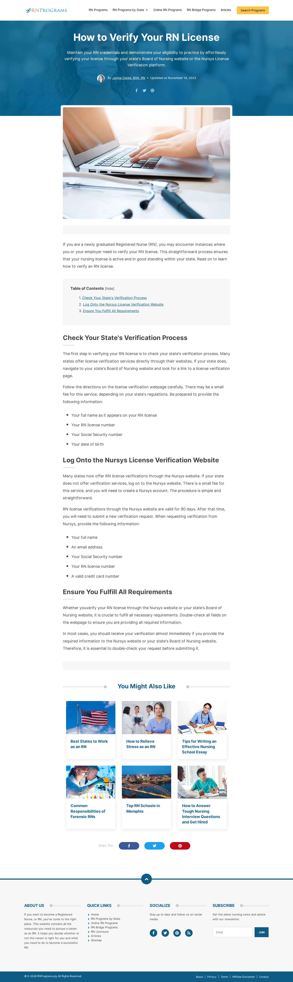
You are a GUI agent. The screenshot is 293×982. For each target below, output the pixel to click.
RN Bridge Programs (104, 927)
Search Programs (253, 10)
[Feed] (189, 933)
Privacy (211, 976)
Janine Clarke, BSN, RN (128, 78)
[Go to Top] (146, 879)
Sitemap (96, 940)
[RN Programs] (45, 10)
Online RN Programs (104, 923)
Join (262, 932)
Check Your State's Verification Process (114, 298)
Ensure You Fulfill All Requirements (111, 311)
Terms (224, 976)
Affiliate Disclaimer (243, 976)
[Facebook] (136, 90)
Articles (96, 936)
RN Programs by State (105, 918)
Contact (264, 976)
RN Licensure (100, 931)
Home (95, 914)
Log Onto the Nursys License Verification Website (123, 304)
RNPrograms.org (47, 976)
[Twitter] (144, 90)
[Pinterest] (152, 90)
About (199, 976)
